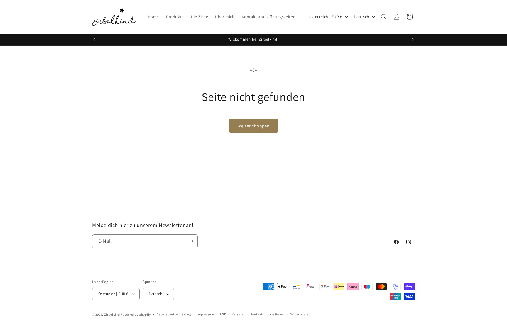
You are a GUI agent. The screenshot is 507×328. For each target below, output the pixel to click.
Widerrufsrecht (302, 314)
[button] (383, 16)
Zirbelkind (112, 314)
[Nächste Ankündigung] (412, 39)
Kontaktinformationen (267, 314)
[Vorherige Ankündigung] (94, 39)
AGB (223, 314)
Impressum (205, 314)
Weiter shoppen (253, 126)
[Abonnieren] (191, 241)
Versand (238, 314)
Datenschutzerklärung (174, 314)
